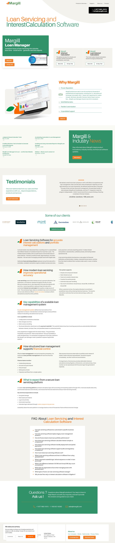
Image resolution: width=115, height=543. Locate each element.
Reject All (20, 536)
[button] (57, 430)
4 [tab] (84, 205)
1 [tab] (79, 205)
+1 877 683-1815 (42, 507)
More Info (9, 60)
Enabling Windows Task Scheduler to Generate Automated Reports (15, 144)
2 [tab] (81, 205)
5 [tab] (86, 205)
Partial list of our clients (57, 229)
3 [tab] (82, 205)
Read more (3, 139)
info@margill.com (100, 11)
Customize (10, 536)
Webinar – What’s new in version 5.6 (44, 152)
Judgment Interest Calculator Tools (12, 137)
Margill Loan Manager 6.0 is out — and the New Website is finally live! (18, 152)
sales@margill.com (75, 507)
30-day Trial (10, 64)
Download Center (89, 537)
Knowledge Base (74, 537)
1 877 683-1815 (100, 9)
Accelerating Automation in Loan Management (47, 137)
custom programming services (45, 404)
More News (77, 157)
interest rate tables (39, 292)
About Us (62, 118)
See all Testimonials (13, 198)
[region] (20, 532)
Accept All (30, 536)
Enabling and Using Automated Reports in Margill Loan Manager (50, 144)
